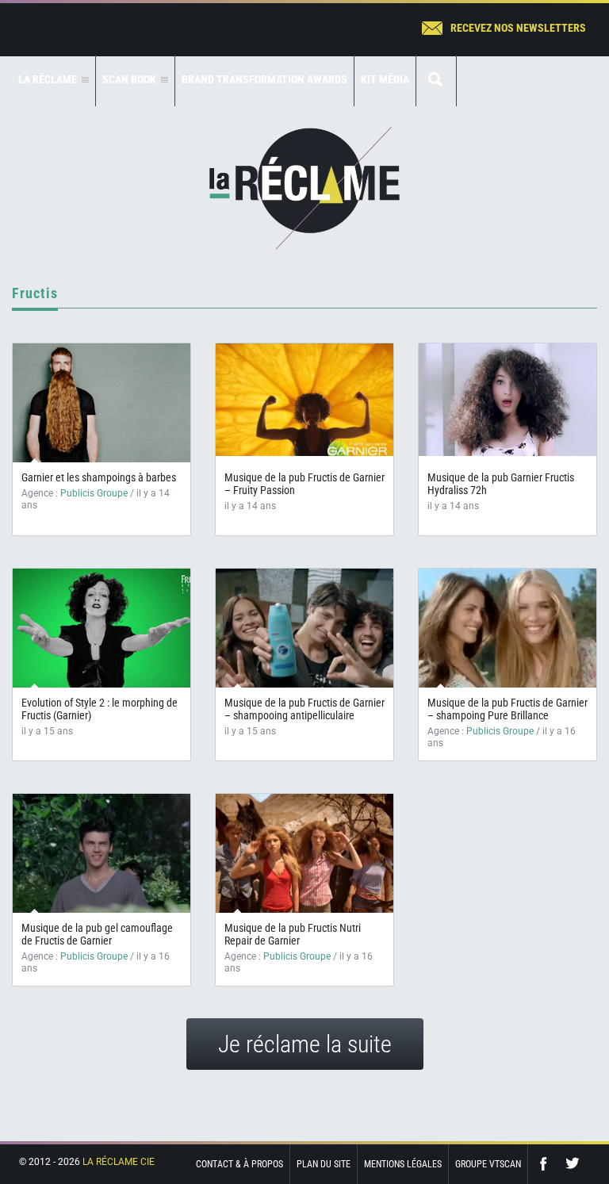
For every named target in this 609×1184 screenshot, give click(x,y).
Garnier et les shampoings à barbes (98, 477)
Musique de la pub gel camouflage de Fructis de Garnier (97, 934)
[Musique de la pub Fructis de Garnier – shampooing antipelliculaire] (304, 636)
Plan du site (323, 1164)
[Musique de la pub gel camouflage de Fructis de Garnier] (101, 861)
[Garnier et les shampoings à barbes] (101, 402)
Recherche (436, 80)
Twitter (572, 1164)
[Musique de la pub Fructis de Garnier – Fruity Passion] (304, 399)
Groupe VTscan (488, 1164)
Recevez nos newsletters (518, 27)
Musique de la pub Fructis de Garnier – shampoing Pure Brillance (507, 709)
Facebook (547, 1164)
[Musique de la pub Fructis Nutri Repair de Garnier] (304, 861)
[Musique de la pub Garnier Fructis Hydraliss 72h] (507, 399)
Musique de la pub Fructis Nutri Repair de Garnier (292, 934)
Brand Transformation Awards (264, 79)
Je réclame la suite (305, 1044)
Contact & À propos (239, 1164)
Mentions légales (403, 1164)
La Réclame (304, 188)
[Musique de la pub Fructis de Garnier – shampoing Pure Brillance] (507, 636)
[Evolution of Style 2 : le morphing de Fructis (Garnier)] (101, 635)
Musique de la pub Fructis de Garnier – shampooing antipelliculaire (304, 709)
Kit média (385, 79)
